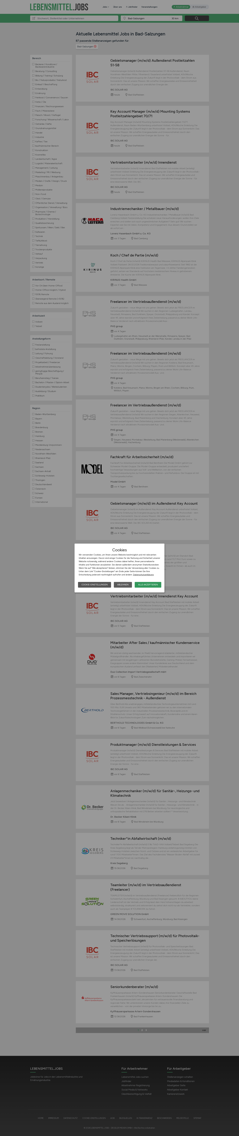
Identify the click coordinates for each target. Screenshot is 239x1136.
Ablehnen (122, 584)
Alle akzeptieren (148, 584)
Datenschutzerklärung (143, 574)
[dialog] (119, 568)
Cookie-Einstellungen (94, 584)
